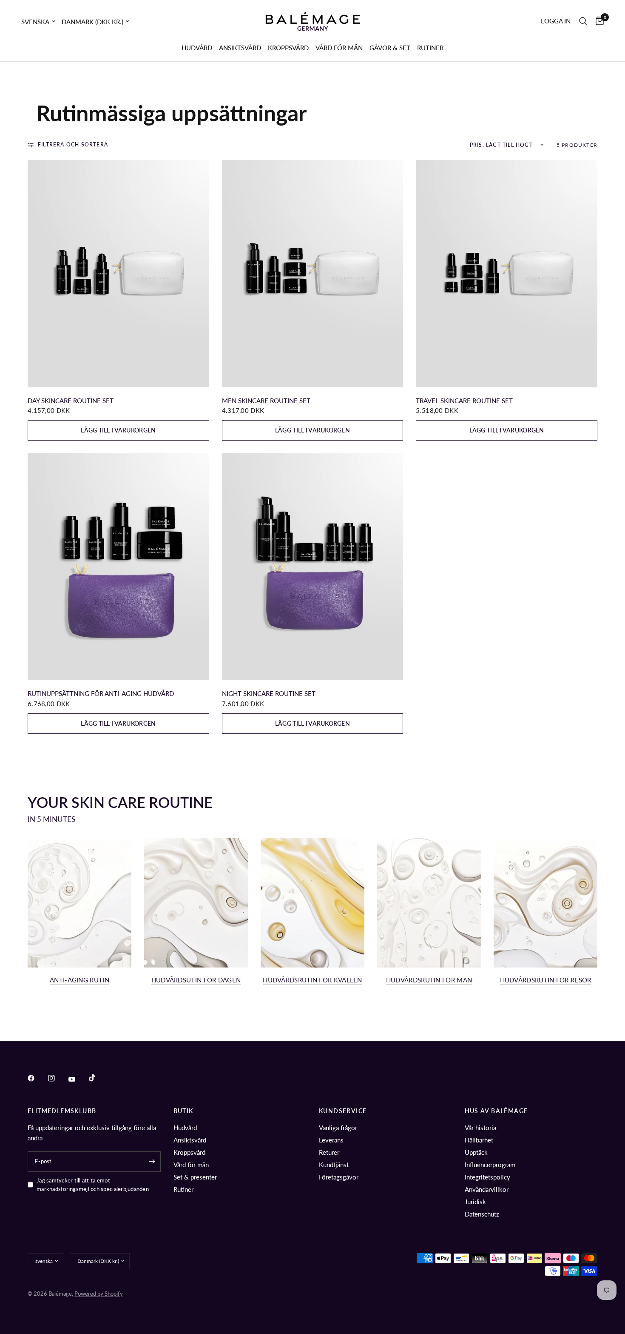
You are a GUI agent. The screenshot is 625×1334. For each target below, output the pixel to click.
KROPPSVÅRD (288, 48)
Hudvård (185, 1127)
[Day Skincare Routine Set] (118, 273)
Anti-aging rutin (79, 980)
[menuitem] (197, 47)
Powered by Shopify (98, 1293)
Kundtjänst (334, 1164)
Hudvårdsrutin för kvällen (312, 980)
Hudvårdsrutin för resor (545, 980)
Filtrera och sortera (73, 144)
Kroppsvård (189, 1152)
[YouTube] (77, 1079)
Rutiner (183, 1189)
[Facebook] (37, 1078)
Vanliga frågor (338, 1127)
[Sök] (583, 21)
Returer (329, 1152)
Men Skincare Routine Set (266, 400)
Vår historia (480, 1127)
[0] (597, 21)
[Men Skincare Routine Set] (312, 273)
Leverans (331, 1140)
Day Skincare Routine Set (71, 400)
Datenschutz (482, 1214)
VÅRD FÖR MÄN (339, 48)
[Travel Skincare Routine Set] (506, 273)
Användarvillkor (487, 1189)
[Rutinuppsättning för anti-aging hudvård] (118, 566)
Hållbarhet (479, 1140)
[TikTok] (98, 1077)
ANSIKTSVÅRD (240, 48)
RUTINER (430, 48)
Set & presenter (195, 1177)
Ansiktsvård (189, 1140)
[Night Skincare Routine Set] (312, 566)
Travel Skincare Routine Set (464, 400)
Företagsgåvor (338, 1177)
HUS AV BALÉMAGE (496, 1111)
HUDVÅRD (197, 48)
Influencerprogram (490, 1164)
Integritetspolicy (487, 1177)
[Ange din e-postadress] (152, 1161)
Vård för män (191, 1164)
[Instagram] (57, 1078)
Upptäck (476, 1152)
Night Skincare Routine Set (268, 693)
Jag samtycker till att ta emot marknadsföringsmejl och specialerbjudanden (93, 1185)
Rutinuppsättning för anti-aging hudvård (101, 693)
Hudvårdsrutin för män (429, 980)
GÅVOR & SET (389, 48)
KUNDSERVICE (342, 1111)
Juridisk (475, 1201)
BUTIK (183, 1111)
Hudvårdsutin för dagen (196, 980)
